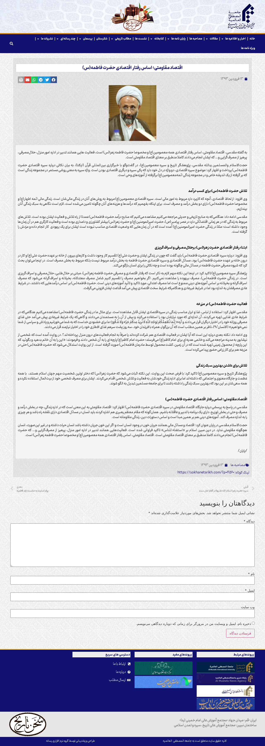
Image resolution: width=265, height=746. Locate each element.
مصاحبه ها (195, 39)
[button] (11, 44)
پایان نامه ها (178, 39)
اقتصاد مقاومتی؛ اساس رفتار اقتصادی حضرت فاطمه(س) (132, 68)
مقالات (214, 39)
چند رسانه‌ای (68, 39)
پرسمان (88, 39)
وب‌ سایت (248, 607)
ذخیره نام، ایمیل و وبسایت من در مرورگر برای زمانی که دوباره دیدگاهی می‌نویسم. (193, 623)
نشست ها (141, 39)
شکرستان (101, 39)
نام (251, 574)
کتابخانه (159, 39)
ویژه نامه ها (248, 48)
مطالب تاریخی (123, 39)
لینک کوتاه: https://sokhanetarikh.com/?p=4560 (213, 472)
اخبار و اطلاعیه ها (235, 39)
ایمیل (250, 590)
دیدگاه (249, 521)
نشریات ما (47, 39)
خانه (252, 39)
